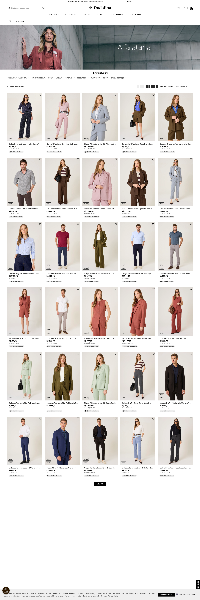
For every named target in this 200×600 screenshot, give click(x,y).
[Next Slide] (133, 1)
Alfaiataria (20, 21)
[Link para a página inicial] (10, 21)
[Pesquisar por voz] (9, 8)
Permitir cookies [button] (166, 594)
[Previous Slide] (66, 1)
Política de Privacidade (108, 596)
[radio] (140, 86)
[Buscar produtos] (43, 8)
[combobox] (26, 8)
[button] (185, 594)
